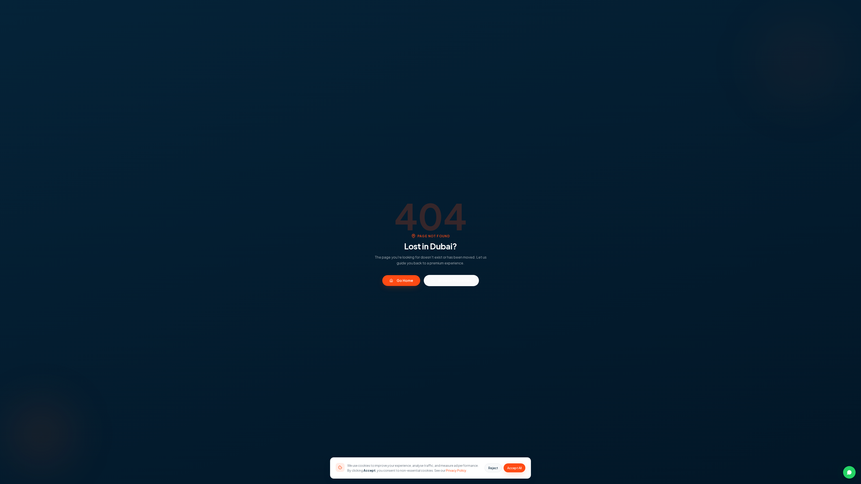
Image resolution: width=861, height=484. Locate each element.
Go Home (405, 280)
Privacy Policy (456, 470)
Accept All (514, 468)
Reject (493, 468)
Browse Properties (455, 280)
